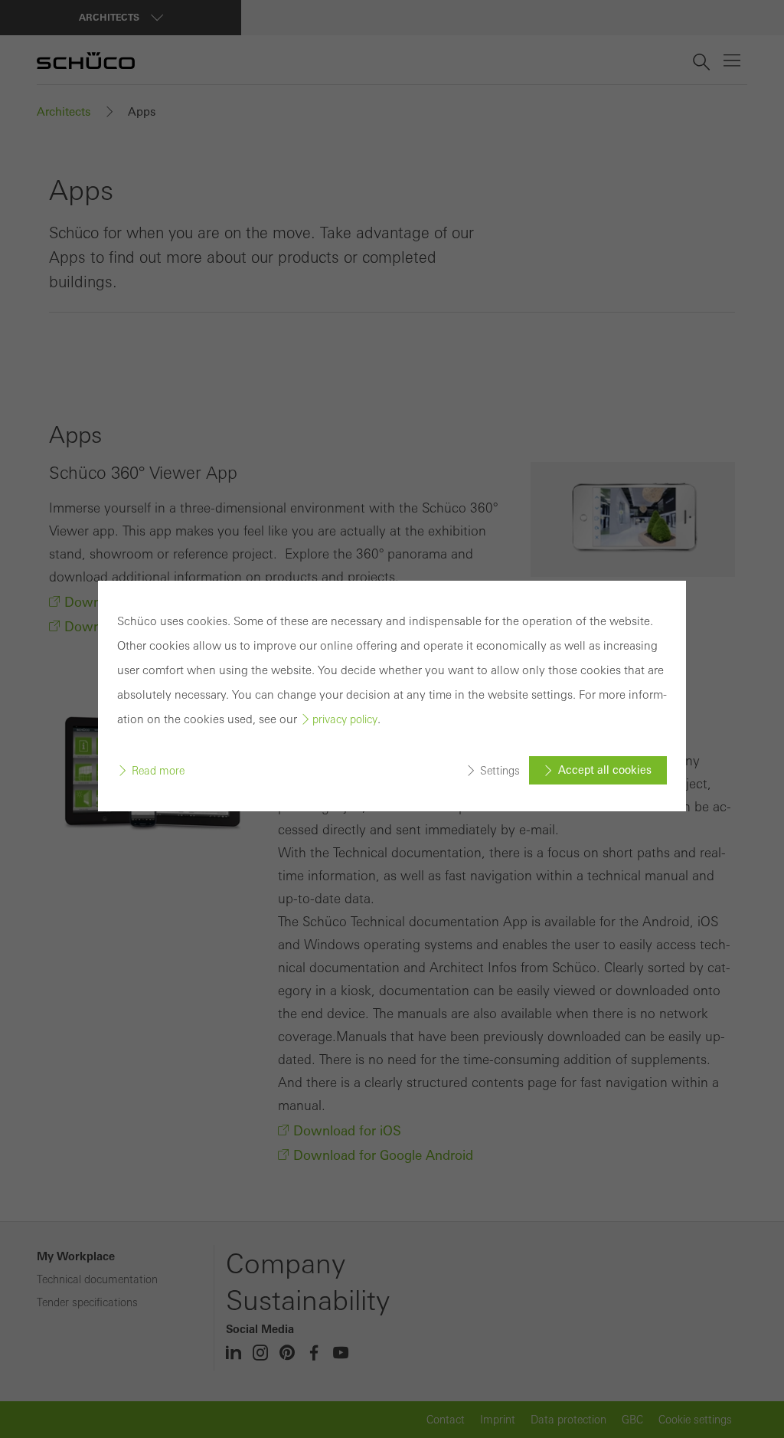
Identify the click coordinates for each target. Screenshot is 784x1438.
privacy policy (344, 719)
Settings (500, 770)
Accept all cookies (605, 770)
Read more (158, 770)
